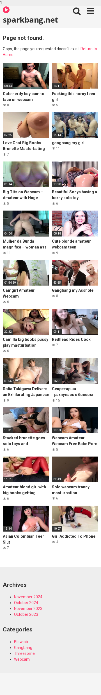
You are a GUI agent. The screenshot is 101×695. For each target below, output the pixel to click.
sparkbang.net (30, 19)
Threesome (24, 653)
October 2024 (26, 602)
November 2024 (28, 597)
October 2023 (26, 614)
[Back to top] (90, 684)
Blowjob (21, 642)
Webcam (22, 659)
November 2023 (28, 608)
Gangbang (23, 647)
